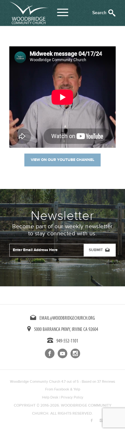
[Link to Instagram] (101, 421)
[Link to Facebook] (91, 421)
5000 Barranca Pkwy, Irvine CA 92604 (66, 329)
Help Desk (50, 397)
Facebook (61, 389)
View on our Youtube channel (62, 159)
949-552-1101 (67, 341)
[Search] (104, 13)
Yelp (76, 389)
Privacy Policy (72, 397)
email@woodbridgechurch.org (67, 318)
